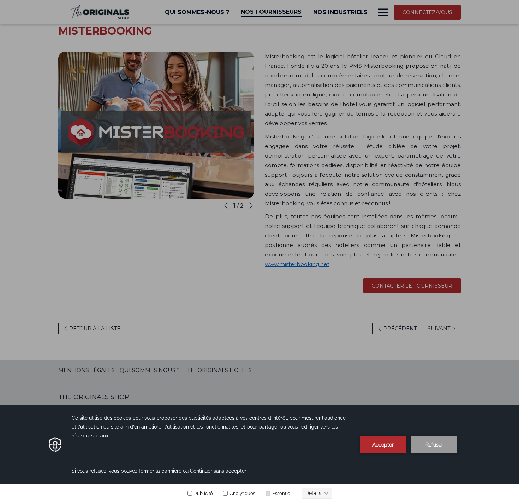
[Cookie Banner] (259, 453)
